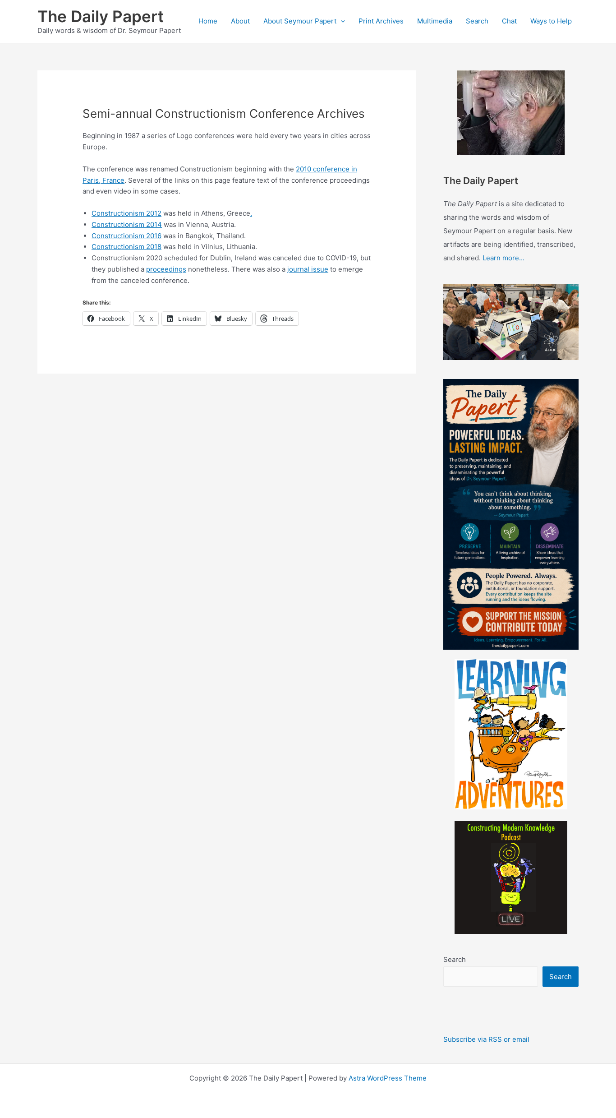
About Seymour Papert (299, 21)
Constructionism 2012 (126, 213)
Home (207, 21)
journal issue (307, 269)
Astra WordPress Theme (388, 1078)
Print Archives (381, 21)
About (240, 21)
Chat (509, 21)
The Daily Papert (100, 16)
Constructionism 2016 (126, 235)
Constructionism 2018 (126, 246)
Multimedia (434, 21)
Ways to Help (551, 21)
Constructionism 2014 (127, 224)
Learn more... (503, 258)
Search (477, 21)
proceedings (166, 269)
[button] (340, 21)
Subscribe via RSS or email (486, 1039)
